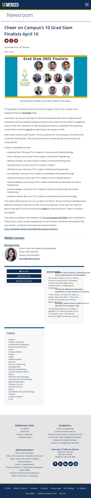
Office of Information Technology (24, 476)
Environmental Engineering (18, 344)
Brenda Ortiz (11, 245)
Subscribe (25, 271)
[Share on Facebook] (11, 40)
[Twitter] (60, 463)
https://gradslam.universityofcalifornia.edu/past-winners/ (31, 229)
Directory (44, 488)
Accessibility (30, 493)
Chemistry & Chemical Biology (20, 379)
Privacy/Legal (56, 488)
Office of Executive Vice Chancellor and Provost (24, 456)
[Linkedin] (65, 464)
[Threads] (75, 463)
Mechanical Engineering (17, 369)
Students (11, 394)
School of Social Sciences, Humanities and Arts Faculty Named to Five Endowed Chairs (72, 275)
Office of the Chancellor (24, 453)
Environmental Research (17, 347)
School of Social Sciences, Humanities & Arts (65, 434)
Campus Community (16, 342)
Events (11, 349)
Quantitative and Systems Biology (21, 392)
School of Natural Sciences (18, 372)
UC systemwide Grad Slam (55, 217)
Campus (11, 339)
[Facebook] (55, 464)
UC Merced (24, 429)
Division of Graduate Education (65, 440)
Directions (34, 488)
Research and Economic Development (24, 473)
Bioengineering (14, 367)
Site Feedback (69, 488)
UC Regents (81, 488)
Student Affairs (24, 470)
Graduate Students (15, 397)
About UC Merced (20, 488)
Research (12, 362)
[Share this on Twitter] (6, 40)
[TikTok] (70, 463)
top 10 (29, 129)
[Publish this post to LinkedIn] (16, 40)
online (44, 208)
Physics (11, 374)
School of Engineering (16, 364)
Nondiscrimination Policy (47, 493)
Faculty (11, 354)
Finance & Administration (24, 464)
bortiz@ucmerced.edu (29, 258)
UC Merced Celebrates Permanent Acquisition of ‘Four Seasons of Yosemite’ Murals (72, 291)
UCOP (10, 399)
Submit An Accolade (25, 281)
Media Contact (14, 238)
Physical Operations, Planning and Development (24, 467)
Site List (62, 493)
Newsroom (20, 15)
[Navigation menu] (86, 5)
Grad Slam (26, 113)
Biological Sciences (15, 384)
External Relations (24, 461)
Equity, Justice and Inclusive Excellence (24, 459)
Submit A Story (25, 276)
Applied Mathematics (16, 382)
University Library (24, 437)
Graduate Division (15, 352)
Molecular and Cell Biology (18, 377)
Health (10, 357)
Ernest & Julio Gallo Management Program (65, 437)
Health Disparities (15, 359)
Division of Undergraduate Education (65, 443)
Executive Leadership (24, 434)
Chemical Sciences (15, 387)
